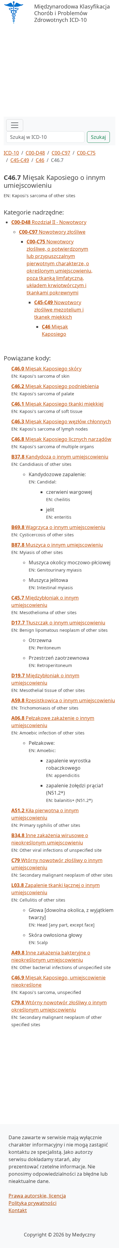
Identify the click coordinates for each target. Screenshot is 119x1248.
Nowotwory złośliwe (52, 232)
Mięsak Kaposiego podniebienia (55, 386)
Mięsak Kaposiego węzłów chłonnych (61, 421)
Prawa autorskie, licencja (37, 1195)
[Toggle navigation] (14, 125)
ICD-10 (11, 153)
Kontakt (18, 1210)
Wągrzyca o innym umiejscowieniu (58, 527)
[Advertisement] (59, 71)
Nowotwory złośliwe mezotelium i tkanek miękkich (59, 309)
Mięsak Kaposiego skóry (46, 368)
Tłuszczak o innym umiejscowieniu (58, 622)
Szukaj (98, 137)
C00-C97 (61, 153)
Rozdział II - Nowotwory (48, 222)
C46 (40, 160)
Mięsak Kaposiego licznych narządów (61, 439)
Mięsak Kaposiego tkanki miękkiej (57, 404)
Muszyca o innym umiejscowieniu (57, 544)
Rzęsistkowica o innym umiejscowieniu (63, 700)
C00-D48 (35, 153)
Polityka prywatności (32, 1203)
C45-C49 (19, 160)
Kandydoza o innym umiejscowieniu (59, 456)
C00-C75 (86, 153)
